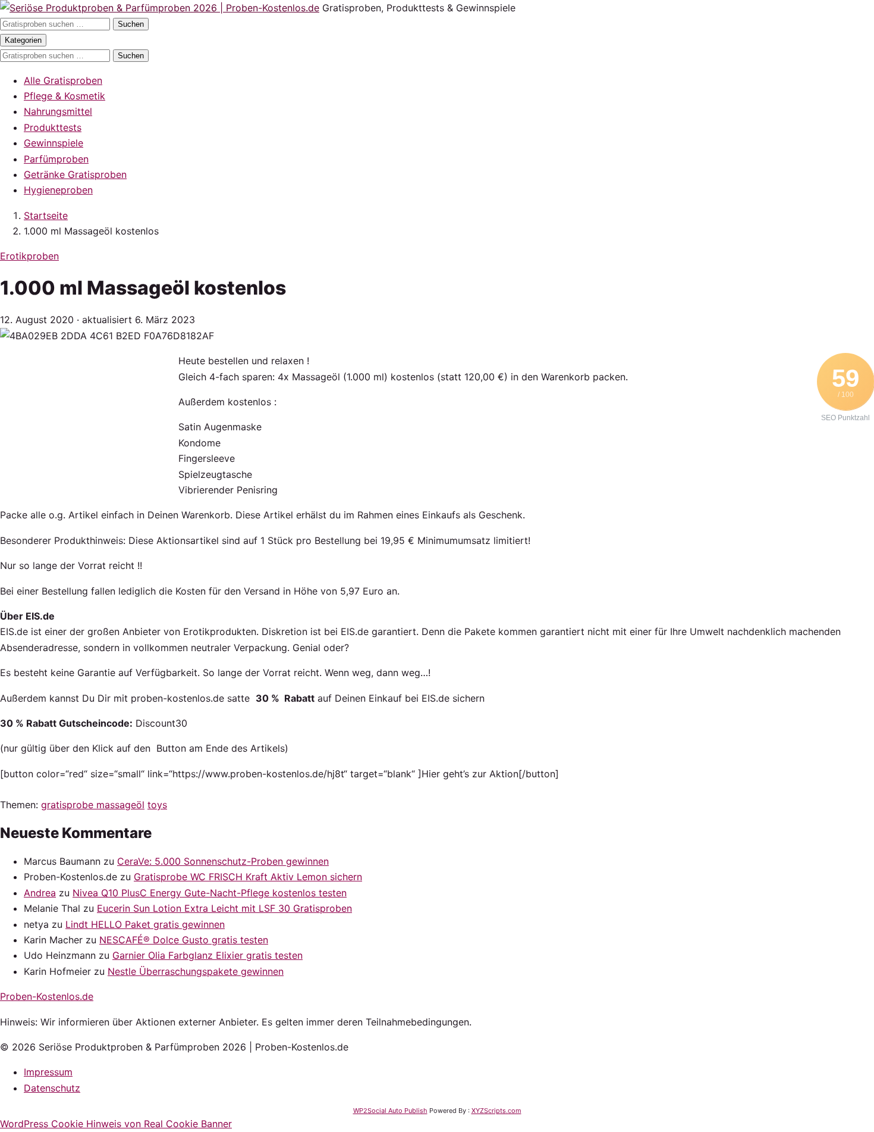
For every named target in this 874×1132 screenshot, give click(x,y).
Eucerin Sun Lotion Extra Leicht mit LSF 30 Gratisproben (224, 908)
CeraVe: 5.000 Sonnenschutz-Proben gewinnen (223, 861)
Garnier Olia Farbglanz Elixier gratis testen (207, 955)
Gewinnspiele (53, 143)
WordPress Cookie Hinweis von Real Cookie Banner (116, 1124)
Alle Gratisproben (63, 80)
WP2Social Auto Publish (390, 1110)
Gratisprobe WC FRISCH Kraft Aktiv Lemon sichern (248, 877)
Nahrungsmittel (58, 111)
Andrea (40, 893)
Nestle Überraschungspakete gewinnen (196, 971)
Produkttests (52, 127)
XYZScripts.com (496, 1110)
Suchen (131, 24)
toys (157, 805)
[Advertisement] (89, 427)
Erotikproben (29, 256)
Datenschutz (52, 1088)
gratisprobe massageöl (92, 805)
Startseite (46, 215)
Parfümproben (56, 159)
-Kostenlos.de (46, 996)
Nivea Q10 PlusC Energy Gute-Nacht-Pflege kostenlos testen (210, 893)
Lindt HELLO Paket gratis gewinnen (145, 924)
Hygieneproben (58, 190)
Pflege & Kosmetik (64, 96)
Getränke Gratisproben (75, 174)
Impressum (48, 1072)
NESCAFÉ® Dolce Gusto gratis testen (183, 940)
